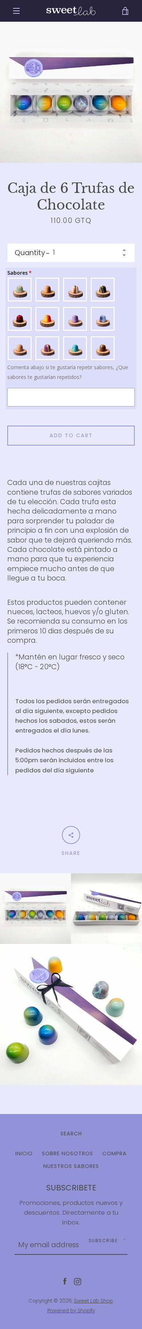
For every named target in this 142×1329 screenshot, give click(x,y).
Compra (114, 1153)
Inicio (24, 1153)
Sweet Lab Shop (93, 1301)
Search (71, 1133)
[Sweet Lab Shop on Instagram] (77, 1281)
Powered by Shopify (71, 1310)
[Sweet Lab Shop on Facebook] (64, 1281)
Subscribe (103, 1240)
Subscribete (71, 1187)
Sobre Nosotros (67, 1153)
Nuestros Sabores (71, 1166)
